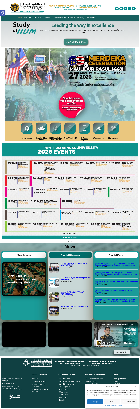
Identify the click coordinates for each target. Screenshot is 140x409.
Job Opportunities (119, 379)
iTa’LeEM (62, 400)
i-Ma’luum (35, 379)
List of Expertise (64, 387)
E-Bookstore (63, 392)
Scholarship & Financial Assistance (40, 390)
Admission (37, 18)
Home (20, 18)
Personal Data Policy (116, 405)
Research (71, 18)
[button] (136, 386)
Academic (46, 18)
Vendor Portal (91, 381)
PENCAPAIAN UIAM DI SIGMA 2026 (74, 306)
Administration (57, 18)
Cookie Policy (106, 405)
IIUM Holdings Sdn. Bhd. (94, 379)
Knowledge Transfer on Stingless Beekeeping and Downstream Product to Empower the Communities (115, 264)
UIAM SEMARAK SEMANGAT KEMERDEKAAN (72, 293)
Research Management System (70, 381)
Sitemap (116, 381)
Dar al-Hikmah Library (66, 384)
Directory (80, 18)
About (26, 18)
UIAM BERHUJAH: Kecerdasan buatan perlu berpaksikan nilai (25, 279)
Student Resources (38, 384)
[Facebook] (117, 8)
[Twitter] (121, 8)
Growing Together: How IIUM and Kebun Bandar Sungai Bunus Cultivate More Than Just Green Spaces (116, 273)
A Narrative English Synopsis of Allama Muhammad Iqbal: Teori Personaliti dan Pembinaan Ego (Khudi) (115, 300)
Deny (112, 402)
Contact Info (90, 18)
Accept (95, 402)
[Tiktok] (134, 8)
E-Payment (35, 387)
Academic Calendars (39, 381)
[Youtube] (125, 8)
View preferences (129, 402)
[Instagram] (129, 8)
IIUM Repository (64, 389)
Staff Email (63, 397)
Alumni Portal (63, 395)
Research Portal (64, 379)
